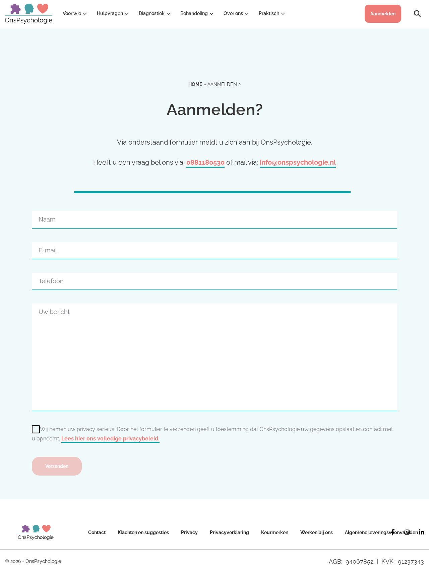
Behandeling (194, 13)
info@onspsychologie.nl (298, 162)
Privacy (189, 532)
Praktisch (269, 13)
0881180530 (205, 162)
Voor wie (72, 13)
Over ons (233, 13)
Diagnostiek (152, 13)
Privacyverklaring (229, 532)
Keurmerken (274, 532)
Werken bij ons (316, 532)
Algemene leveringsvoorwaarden (381, 532)
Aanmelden (382, 13)
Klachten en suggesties (143, 532)
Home (195, 84)
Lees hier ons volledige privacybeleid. (110, 438)
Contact (97, 532)
